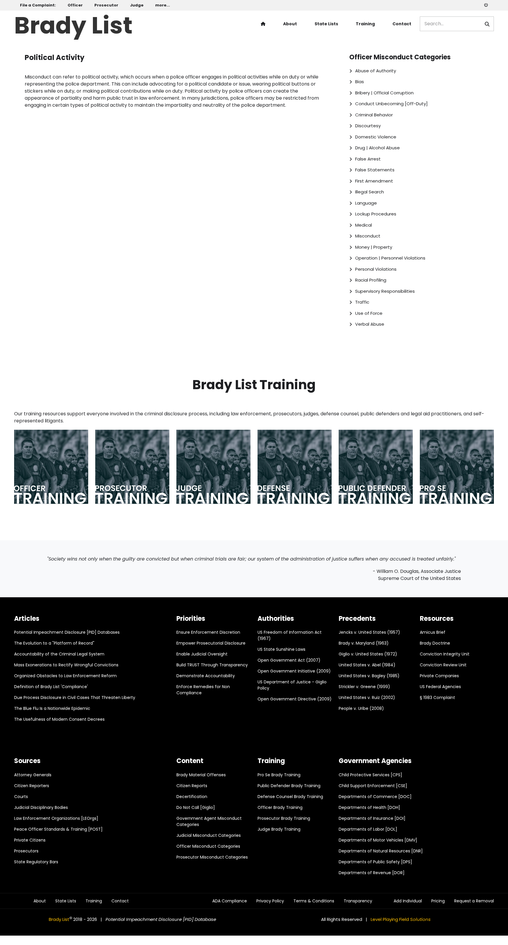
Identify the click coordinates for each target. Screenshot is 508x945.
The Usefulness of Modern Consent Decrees (59, 719)
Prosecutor (106, 5)
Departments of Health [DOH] (369, 807)
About (290, 24)
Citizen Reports (191, 786)
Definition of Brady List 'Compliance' (51, 687)
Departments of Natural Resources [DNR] (381, 851)
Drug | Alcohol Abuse (377, 148)
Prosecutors (26, 851)
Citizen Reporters (31, 786)
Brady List (73, 24)
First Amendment (374, 181)
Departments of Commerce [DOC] (375, 797)
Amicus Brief (432, 632)
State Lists (326, 24)
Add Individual (408, 901)
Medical (363, 225)
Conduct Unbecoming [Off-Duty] (391, 104)
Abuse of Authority (375, 71)
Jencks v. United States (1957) (369, 632)
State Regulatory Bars (36, 862)
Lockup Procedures (375, 214)
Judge (136, 5)
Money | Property (373, 247)
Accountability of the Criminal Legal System (59, 654)
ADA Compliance (229, 901)
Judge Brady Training (279, 829)
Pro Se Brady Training (279, 775)
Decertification (191, 797)
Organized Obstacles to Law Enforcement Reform (65, 676)
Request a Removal (474, 901)
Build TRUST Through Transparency (212, 665)
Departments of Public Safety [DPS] (375, 862)
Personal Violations (376, 269)
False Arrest (368, 159)
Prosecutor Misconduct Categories (212, 857)
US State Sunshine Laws (281, 649)
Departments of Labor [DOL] (368, 829)
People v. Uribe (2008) (361, 708)
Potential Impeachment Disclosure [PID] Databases (67, 632)
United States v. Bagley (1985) (369, 676)
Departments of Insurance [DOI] (372, 818)
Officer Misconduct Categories (208, 846)
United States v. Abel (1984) (367, 665)
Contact (401, 24)
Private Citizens (30, 840)
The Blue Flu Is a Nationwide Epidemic (52, 708)
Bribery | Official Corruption (384, 93)
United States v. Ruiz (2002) (367, 697)
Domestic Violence (375, 137)
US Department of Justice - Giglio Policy (292, 685)
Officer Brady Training (280, 807)
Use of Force (368, 313)
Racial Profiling (370, 280)
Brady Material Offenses (201, 775)
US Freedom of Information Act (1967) (290, 635)
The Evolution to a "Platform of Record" (54, 643)
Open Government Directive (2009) (295, 699)
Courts (21, 797)
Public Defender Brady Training (289, 786)
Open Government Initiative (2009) (294, 671)
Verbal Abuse (369, 324)
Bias (359, 81)
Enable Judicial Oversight (202, 654)
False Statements (375, 170)
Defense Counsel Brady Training (290, 797)
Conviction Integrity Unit (444, 654)
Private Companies (439, 676)
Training (365, 24)
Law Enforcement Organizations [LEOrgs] (56, 818)
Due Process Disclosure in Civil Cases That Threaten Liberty (74, 697)
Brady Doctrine (435, 643)
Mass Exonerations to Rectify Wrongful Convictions (66, 665)
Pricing (438, 901)
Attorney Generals (32, 775)
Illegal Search (369, 192)
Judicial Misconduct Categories (208, 835)
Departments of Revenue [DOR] (372, 873)
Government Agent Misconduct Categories (209, 821)
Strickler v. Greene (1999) (364, 687)
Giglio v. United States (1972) (368, 654)
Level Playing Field (401, 919)
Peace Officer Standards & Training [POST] (58, 829)
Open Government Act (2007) (289, 660)
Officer (75, 5)
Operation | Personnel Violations (390, 258)
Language (366, 203)
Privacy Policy (270, 901)
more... (162, 5)
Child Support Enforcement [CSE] (373, 786)
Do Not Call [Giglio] (195, 807)
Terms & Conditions (313, 901)
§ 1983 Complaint (437, 697)
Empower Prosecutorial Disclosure (210, 643)
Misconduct (367, 236)
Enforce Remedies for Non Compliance (203, 690)
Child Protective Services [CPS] (370, 775)
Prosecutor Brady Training (284, 818)
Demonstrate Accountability (205, 676)
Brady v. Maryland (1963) (364, 643)
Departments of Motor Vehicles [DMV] (378, 840)
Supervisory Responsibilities (385, 291)
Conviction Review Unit (443, 665)
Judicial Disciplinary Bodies (41, 807)
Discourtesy (368, 126)
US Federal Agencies (440, 687)
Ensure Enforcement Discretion (208, 632)
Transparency (358, 901)
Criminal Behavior (374, 115)
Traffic (362, 302)
